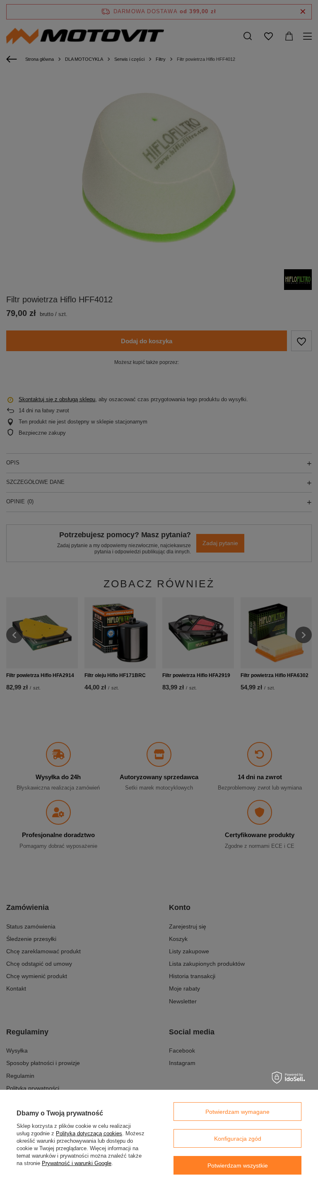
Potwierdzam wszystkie (237, 1165)
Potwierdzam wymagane (237, 1111)
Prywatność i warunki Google (76, 1163)
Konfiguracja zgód (237, 1138)
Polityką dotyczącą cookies (89, 1133)
